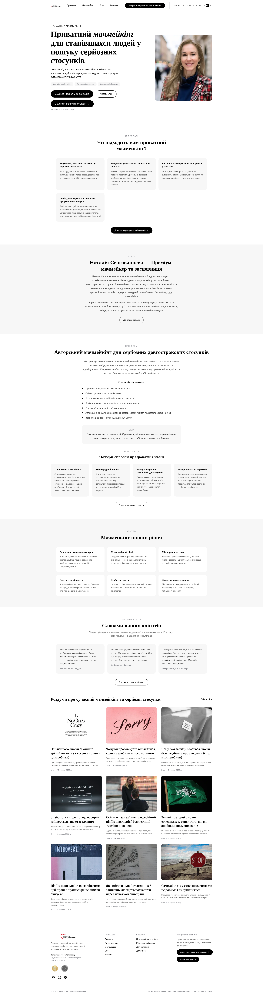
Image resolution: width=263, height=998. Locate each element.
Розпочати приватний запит (131, 682)
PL (197, 5)
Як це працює (111, 943)
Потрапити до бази (187, 959)
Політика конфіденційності (180, 991)
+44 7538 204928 (58, 960)
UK (207, 5)
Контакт (114, 5)
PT (200, 5)
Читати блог (106, 93)
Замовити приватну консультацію (72, 93)
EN (176, 5)
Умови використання (157, 991)
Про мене (71, 5)
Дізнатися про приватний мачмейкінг (132, 230)
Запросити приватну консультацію (145, 5)
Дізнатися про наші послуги (131, 505)
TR (204, 5)
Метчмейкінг (88, 5)
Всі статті (206, 699)
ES (190, 5)
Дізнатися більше (131, 320)
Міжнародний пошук (145, 943)
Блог (102, 5)
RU (179, 5)
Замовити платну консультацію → (72, 103)
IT (193, 5)
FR (187, 5)
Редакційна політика (203, 991)
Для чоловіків (142, 947)
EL (211, 5)
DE (183, 5)
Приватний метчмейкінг (147, 939)
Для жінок (140, 950)
